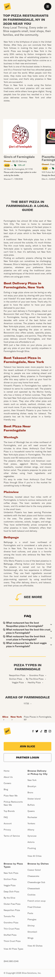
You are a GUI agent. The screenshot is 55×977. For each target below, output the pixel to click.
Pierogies (32, 919)
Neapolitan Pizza (12, 910)
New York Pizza (11, 873)
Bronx (30, 792)
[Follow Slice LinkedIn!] (45, 731)
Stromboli (32, 931)
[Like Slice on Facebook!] (33, 731)
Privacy (7, 829)
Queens (31, 811)
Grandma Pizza (11, 922)
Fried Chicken (34, 907)
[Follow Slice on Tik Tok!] (41, 731)
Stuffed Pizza (10, 935)
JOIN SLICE (27, 746)
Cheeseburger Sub (36, 882)
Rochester (32, 817)
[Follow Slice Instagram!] (50, 731)
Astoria (31, 842)
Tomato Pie (9, 916)
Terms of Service (12, 835)
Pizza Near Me (10, 795)
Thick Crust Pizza (12, 941)
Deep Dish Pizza (11, 891)
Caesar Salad (34, 869)
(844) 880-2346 (11, 961)
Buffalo (31, 804)
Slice (5, 716)
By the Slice (9, 897)
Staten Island (34, 798)
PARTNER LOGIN (27, 757)
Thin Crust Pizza (12, 928)
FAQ (6, 817)
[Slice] (7, 7)
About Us (8, 777)
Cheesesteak (34, 888)
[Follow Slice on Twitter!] (36, 731)
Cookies (31, 894)
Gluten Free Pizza (12, 904)
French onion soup (37, 900)
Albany (31, 829)
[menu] (47, 6)
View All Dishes (35, 945)
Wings (30, 938)
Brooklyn (32, 786)
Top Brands (9, 811)
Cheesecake (33, 876)
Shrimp (31, 925)
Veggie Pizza (10, 885)
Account (8, 823)
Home (6, 770)
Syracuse (32, 835)
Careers (7, 783)
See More (33, 597)
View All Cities (35, 856)
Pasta (30, 913)
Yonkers (31, 823)
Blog (6, 789)
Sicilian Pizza (10, 879)
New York (16, 716)
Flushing (32, 848)
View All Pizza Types (13, 948)
